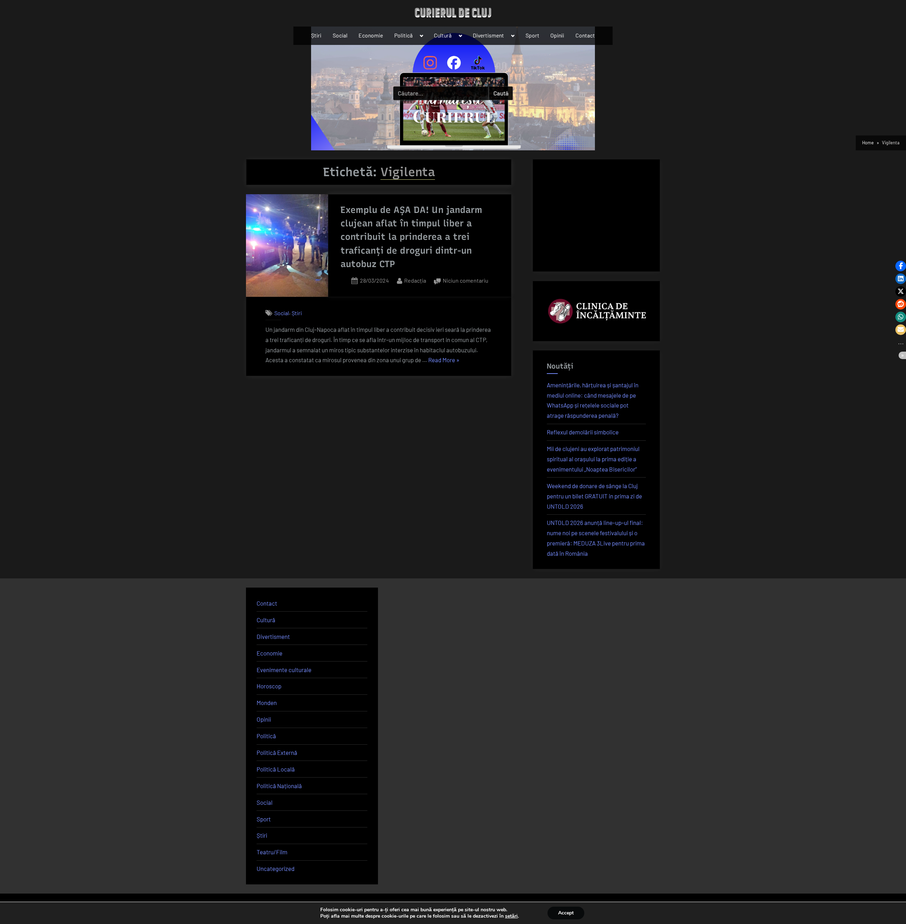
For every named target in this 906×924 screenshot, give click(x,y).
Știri (316, 35)
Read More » (443, 360)
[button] (900, 266)
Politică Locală (276, 769)
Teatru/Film (272, 851)
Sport (532, 35)
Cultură (443, 35)
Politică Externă (277, 752)
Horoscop (269, 685)
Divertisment (488, 35)
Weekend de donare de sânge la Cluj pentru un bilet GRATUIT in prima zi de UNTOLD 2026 (594, 496)
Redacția (415, 280)
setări (511, 916)
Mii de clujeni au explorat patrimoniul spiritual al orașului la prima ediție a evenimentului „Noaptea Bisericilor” (593, 459)
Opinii (557, 35)
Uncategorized (275, 868)
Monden (267, 702)
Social (340, 35)
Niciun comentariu (465, 281)
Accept (566, 912)
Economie (371, 35)
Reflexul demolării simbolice (583, 431)
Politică (403, 35)
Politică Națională (279, 785)
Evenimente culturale (284, 669)
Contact (585, 35)
